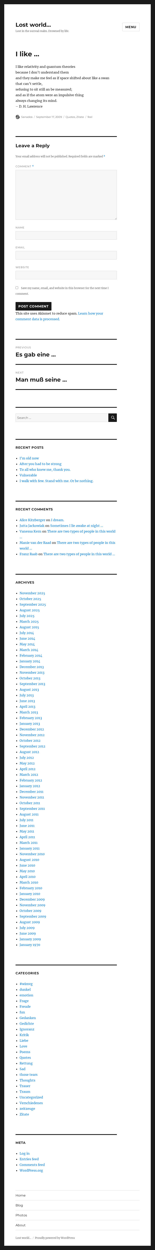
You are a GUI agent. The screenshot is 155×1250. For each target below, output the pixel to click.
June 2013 (27, 701)
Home (21, 1195)
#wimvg (26, 984)
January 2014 (30, 661)
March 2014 (29, 650)
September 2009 (33, 916)
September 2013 (32, 684)
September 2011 (32, 809)
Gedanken (28, 1018)
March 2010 (29, 882)
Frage (24, 1001)
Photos (21, 1215)
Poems (25, 1052)
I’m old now (29, 458)
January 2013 (30, 724)
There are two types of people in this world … (79, 554)
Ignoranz (27, 1029)
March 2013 (29, 712)
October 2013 (30, 678)
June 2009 (28, 933)
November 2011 (32, 797)
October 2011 (30, 803)
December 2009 (32, 899)
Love (23, 1046)
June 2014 (27, 638)
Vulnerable (28, 475)
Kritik (24, 1035)
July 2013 (27, 695)
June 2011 (27, 826)
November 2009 (32, 905)
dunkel (25, 989)
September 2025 (33, 604)
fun (22, 1012)
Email (20, 247)
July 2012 (27, 758)
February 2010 (31, 888)
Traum (25, 1092)
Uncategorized (31, 1097)
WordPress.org (31, 1170)
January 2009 (30, 939)
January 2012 (30, 786)
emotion (26, 995)
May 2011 (27, 831)
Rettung (26, 1063)
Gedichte (27, 1024)
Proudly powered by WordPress (55, 1238)
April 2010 (28, 877)
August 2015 (29, 627)
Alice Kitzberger (32, 520)
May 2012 (27, 763)
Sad (22, 1069)
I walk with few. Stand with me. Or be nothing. (56, 481)
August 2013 (29, 689)
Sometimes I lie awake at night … (76, 526)
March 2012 (29, 775)
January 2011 (30, 848)
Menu (130, 27)
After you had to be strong (41, 464)
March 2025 (29, 621)
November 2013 (32, 672)
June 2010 (27, 865)
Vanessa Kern (30, 531)
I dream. (57, 520)
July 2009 (27, 928)
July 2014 (27, 633)
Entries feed (29, 1159)
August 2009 (30, 922)
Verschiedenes (31, 1103)
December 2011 (31, 792)
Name (20, 227)
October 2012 (30, 741)
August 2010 (29, 860)
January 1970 (30, 945)
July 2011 (26, 820)
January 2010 (30, 894)
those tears (29, 1075)
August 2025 (30, 610)
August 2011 (29, 814)
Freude (25, 1006)
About (21, 1225)
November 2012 (32, 735)
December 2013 (32, 667)
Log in (25, 1153)
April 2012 (28, 769)
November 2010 (32, 854)
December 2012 (32, 729)
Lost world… (33, 24)
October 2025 (30, 599)
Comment (25, 166)
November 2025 (32, 593)
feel (90, 116)
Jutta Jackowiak (32, 526)
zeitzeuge (27, 1109)
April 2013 (27, 707)
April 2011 (27, 837)
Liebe (24, 1041)
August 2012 (29, 752)
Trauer (25, 1086)
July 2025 (27, 616)
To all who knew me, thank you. (45, 470)
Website (22, 267)
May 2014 (27, 644)
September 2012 (32, 746)
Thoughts (27, 1080)
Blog (19, 1205)
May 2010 (27, 871)
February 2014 (31, 655)
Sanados (26, 116)
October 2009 (30, 911)
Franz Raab (29, 554)
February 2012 (31, 780)
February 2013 (31, 718)
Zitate (80, 116)
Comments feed (32, 1165)
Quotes (70, 116)
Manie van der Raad (35, 543)
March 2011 (29, 843)
